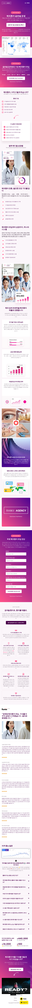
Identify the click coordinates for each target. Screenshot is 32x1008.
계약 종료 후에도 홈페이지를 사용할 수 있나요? (14, 881)
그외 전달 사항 (9, 584)
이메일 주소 (8, 564)
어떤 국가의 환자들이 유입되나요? (12, 893)
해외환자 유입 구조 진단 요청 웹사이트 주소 (15, 577)
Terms (15, 998)
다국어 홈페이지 (14, 29)
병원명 (7, 551)
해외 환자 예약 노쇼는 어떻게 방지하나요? (14, 924)
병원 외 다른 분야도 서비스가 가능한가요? (14, 929)
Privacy (15, 1000)
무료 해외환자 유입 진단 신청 (14, 591)
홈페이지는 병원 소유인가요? (10, 875)
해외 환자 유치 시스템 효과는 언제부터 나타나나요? (15, 913)
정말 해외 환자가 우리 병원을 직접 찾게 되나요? (14, 888)
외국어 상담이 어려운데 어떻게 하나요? (13, 898)
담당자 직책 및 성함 (10, 557)
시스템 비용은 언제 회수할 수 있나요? (12, 919)
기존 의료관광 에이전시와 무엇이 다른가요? (14, 903)
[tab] (16, 875)
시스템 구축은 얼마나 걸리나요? (11, 908)
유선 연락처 (8, 570)
